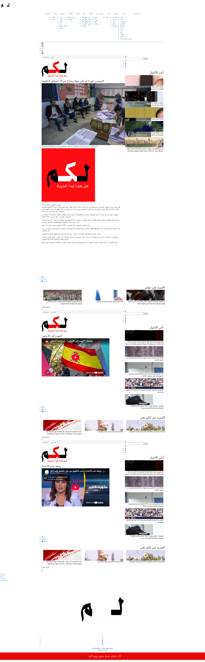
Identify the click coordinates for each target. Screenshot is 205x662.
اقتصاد (71, 13)
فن (89, 17)
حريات (109, 13)
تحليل (53, 19)
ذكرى (122, 30)
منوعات (116, 13)
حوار (95, 21)
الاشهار (2, 576)
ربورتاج (96, 19)
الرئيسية (47, 13)
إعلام (121, 17)
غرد (44, 277)
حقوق (107, 17)
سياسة (55, 13)
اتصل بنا (2, 578)
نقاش (89, 19)
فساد (121, 19)
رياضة (78, 13)
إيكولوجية (123, 21)
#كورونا (122, 26)
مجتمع (62, 13)
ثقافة (91, 13)
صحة (60, 24)
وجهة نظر (85, 21)
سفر (113, 21)
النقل (60, 21)
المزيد (124, 13)
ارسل (45, 281)
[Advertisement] (82, 261)
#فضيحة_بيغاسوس (126, 38)
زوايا (121, 32)
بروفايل (96, 24)
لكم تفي (53, 312)
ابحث (145, 58)
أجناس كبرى (99, 13)
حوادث (61, 19)
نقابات (61, 28)
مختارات (115, 17)
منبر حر (84, 19)
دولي (52, 57)
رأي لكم (84, 17)
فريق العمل (137, 13)
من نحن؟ (3, 573)
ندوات (90, 21)
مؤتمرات (70, 19)
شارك (44, 279)
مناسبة (114, 19)
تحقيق (96, 17)
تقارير (53, 17)
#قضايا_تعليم (63, 26)
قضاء (60, 17)
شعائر (114, 24)
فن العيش (115, 26)
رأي (84, 13)
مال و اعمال (71, 17)
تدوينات (84, 24)
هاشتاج (84, 26)
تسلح (121, 28)
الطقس (122, 24)
